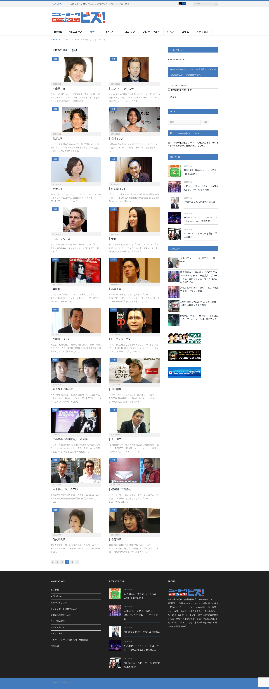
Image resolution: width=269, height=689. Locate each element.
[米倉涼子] (76, 170)
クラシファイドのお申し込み (64, 609)
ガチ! (92, 31)
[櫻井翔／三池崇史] (134, 471)
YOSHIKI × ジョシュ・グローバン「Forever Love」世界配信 (200, 219)
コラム (185, 31)
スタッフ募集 (57, 633)
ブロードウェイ (151, 31)
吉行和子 (116, 539)
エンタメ (130, 31)
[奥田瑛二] (134, 421)
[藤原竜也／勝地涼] (76, 371)
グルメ (171, 31)
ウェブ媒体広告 (58, 621)
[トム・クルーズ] (76, 220)
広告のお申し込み (59, 602)
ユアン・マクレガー (122, 88)
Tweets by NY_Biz (177, 59)
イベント (110, 31)
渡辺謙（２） (118, 188)
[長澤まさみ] (134, 120)
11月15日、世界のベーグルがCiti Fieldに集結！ (200, 172)
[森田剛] (76, 271)
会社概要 (55, 590)
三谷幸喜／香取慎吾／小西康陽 (70, 439)
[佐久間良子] (76, 521)
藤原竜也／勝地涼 (63, 389)
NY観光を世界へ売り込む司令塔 (199, 202)
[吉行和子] (134, 521)
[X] (180, 3)
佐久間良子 (59, 539)
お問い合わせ (57, 596)
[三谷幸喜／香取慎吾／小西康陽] (76, 421)
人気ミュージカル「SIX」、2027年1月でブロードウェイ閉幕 (100, 3)
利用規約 (175, 90)
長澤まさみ (117, 138)
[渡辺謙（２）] (134, 170)
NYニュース (76, 31)
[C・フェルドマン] (134, 321)
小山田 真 (59, 88)
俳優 (55, 59)
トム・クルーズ (61, 239)
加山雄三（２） (61, 339)
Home (58, 31)
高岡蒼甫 (116, 289)
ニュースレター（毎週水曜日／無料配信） (70, 640)
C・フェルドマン (121, 339)
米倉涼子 (58, 188)
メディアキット (58, 627)
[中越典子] (134, 220)
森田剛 (56, 289)
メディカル (202, 31)
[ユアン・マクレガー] (134, 70)
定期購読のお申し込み (61, 615)
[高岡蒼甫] (134, 271)
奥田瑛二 (116, 439)
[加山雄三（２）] (76, 321)
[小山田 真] (76, 70)
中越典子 (116, 239)
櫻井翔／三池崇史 (121, 489)
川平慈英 (116, 389)
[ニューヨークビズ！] (69, 17)
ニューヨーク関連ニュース (186, 133)
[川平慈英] (134, 371)
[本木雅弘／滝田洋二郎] (76, 471)
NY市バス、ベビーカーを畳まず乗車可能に (200, 235)
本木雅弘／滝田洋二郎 (65, 489)
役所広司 (58, 138)
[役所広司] (76, 120)
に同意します (181, 90)
